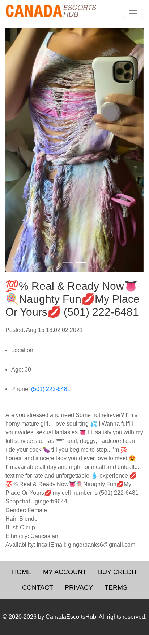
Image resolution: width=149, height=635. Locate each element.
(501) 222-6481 (51, 389)
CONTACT (37, 587)
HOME (21, 572)
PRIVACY (79, 587)
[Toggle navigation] (133, 11)
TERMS (116, 587)
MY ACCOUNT (64, 572)
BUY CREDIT (117, 572)
